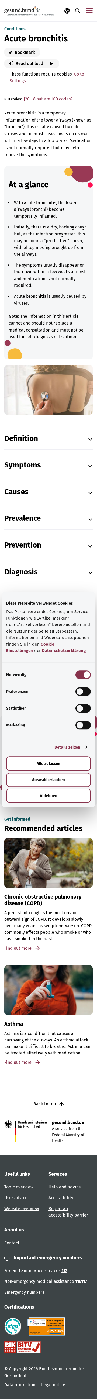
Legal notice (53, 1384)
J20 (27, 98)
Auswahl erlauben (48, 779)
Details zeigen (67, 747)
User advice (15, 1197)
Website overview (21, 1208)
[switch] (83, 691)
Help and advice (64, 1187)
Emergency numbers (24, 1292)
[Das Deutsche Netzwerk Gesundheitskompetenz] (47, 1326)
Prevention (22, 544)
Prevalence (22, 518)
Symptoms (22, 464)
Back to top (45, 1103)
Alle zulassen (48, 763)
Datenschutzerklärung (64, 650)
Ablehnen (48, 795)
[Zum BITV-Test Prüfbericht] (22, 1347)
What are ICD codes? (52, 98)
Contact (11, 1243)
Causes (16, 491)
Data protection (20, 1384)
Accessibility (60, 1197)
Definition (21, 438)
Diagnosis (21, 571)
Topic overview (18, 1187)
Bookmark (24, 52)
